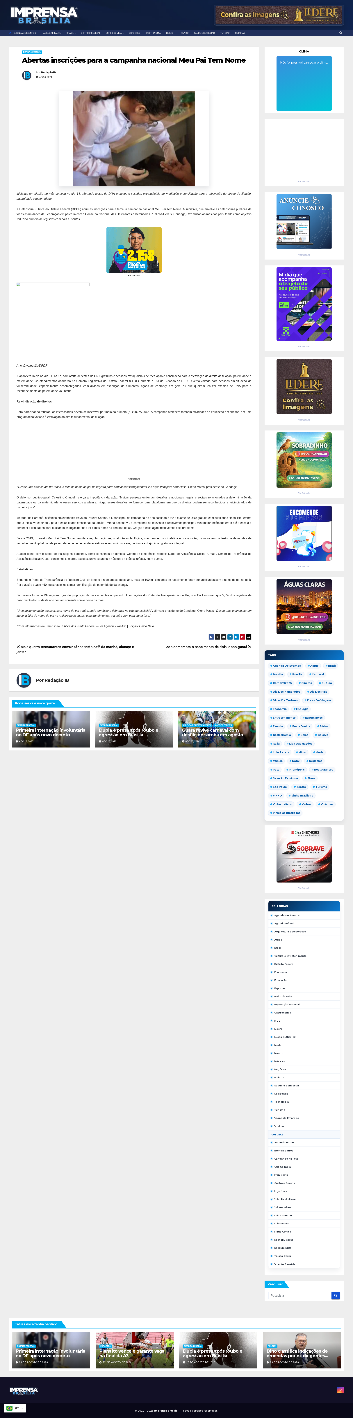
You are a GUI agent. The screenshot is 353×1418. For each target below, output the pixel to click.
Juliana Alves (282, 1207)
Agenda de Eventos (287, 665)
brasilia (278, 674)
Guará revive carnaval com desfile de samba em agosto (212, 732)
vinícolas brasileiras (286, 813)
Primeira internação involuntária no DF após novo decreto (50, 732)
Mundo (278, 1053)
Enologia (302, 709)
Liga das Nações (300, 743)
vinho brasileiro (302, 795)
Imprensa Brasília (166, 1410)
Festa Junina (301, 726)
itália (276, 743)
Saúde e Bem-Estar (286, 1085)
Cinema (306, 683)
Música (278, 761)
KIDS (277, 1020)
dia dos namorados (286, 691)
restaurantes (323, 769)
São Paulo (280, 787)
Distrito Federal (32, 52)
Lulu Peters (281, 1223)
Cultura (327, 683)
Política (279, 1077)
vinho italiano (282, 804)
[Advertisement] (134, 451)
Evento (278, 726)
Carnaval (318, 674)
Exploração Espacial (287, 1004)
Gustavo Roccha (284, 1182)
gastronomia (282, 735)
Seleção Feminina (285, 778)
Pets (276, 769)
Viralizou (279, 1126)
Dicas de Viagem (319, 700)
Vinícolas (327, 804)
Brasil (332, 665)
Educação (280, 980)
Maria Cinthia (282, 1231)
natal (295, 761)
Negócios (315, 761)
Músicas (279, 1061)
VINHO (277, 795)
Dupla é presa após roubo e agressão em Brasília (128, 732)
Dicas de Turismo (285, 700)
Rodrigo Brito (283, 1247)
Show (311, 778)
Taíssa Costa (282, 1255)
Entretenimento (284, 717)
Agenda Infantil (284, 923)
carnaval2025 (282, 683)
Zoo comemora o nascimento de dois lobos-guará (207, 647)
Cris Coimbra (282, 1166)
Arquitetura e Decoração (290, 931)
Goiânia (323, 735)
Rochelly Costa (283, 1239)
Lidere (278, 1028)
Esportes (280, 988)
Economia (280, 709)
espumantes (314, 717)
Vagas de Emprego (286, 1117)
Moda (319, 752)
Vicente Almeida (285, 1264)
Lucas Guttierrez (285, 1036)
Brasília (297, 674)
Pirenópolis (297, 769)
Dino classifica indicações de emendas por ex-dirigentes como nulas (297, 1355)
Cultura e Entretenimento (197, 725)
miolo (302, 752)
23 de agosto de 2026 (33, 1362)
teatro (301, 787)
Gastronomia (282, 1012)
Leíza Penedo (283, 1215)
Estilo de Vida (283, 996)
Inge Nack (280, 1191)
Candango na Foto (286, 1158)
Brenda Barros (283, 1150)
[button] (340, 32)
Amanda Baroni (284, 1142)
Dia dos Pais (318, 691)
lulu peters (281, 752)
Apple (314, 665)
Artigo (278, 939)
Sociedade (281, 1093)
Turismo (321, 787)
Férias (324, 726)
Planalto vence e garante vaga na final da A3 (132, 1353)
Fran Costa (281, 1174)
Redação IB (48, 72)
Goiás (304, 735)
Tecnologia (281, 1101)
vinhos (306, 804)
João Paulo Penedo (286, 1199)
